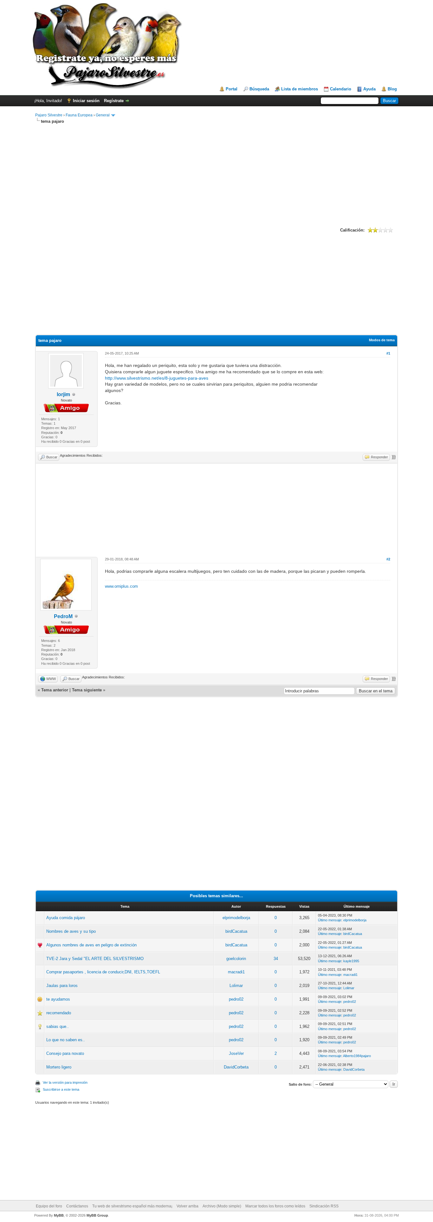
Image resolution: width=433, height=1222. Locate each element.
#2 (388, 559)
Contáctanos (77, 1206)
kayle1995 (351, 961)
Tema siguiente (87, 690)
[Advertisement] (216, 174)
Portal (231, 89)
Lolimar (236, 985)
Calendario (340, 89)
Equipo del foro (49, 1206)
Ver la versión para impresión (65, 1082)
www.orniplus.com (121, 586)
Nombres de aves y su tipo (71, 931)
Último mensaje (329, 920)
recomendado (58, 1012)
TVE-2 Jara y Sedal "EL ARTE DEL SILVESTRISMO (95, 958)
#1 (388, 353)
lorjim (63, 394)
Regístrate (114, 100)
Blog (392, 89)
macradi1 (236, 972)
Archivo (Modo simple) (222, 1206)
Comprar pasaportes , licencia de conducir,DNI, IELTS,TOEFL (103, 972)
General (103, 115)
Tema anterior (54, 690)
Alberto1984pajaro (357, 1056)
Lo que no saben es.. (65, 1039)
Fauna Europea (79, 115)
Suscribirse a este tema (61, 1089)
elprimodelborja (236, 917)
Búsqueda (259, 89)
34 (276, 958)
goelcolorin (236, 958)
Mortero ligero (58, 1067)
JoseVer (236, 1053)
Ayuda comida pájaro (65, 917)
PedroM (63, 616)
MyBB (59, 1215)
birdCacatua (236, 931)
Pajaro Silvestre (48, 115)
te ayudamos (58, 999)
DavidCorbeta (236, 1067)
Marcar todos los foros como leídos (275, 1206)
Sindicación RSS (324, 1206)
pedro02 (236, 999)
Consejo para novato (65, 1053)
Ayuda (369, 89)
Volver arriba (187, 1206)
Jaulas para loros (62, 985)
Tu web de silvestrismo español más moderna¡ (132, 1206)
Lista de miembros (299, 89)
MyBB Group (97, 1215)
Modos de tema (382, 340)
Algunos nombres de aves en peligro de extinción (91, 945)
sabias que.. (57, 1026)
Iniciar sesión (86, 100)
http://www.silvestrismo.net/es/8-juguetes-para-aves (156, 378)
